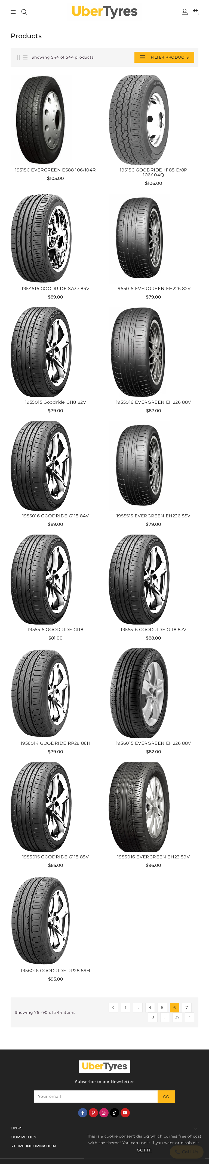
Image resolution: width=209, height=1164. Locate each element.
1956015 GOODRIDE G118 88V (55, 857)
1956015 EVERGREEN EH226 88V (153, 743)
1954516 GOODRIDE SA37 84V (55, 288)
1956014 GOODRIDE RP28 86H (56, 743)
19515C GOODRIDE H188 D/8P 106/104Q (153, 172)
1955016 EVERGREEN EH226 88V (153, 402)
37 (177, 1017)
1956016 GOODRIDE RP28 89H (55, 970)
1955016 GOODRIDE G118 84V (55, 516)
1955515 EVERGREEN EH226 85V (153, 516)
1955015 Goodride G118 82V (55, 402)
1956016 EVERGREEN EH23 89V (153, 857)
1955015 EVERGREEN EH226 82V (153, 288)
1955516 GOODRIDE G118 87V (153, 629)
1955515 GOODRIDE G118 (56, 629)
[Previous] (113, 1007)
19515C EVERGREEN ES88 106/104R (55, 170)
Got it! (144, 1150)
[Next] (189, 1017)
